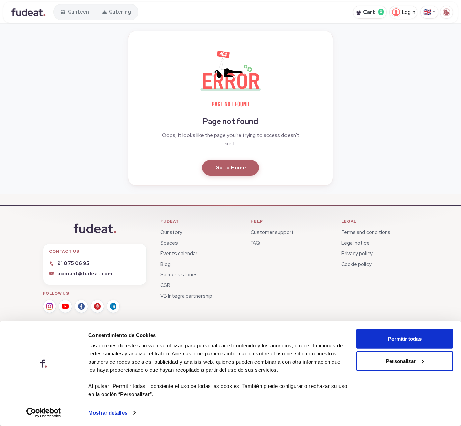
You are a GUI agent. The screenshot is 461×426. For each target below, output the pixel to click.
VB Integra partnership (186, 296)
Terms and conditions (365, 232)
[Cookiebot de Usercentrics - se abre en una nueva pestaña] (43, 413)
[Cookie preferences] (446, 12)
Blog (165, 264)
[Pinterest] (97, 306)
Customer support (272, 232)
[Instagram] (49, 306)
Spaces (169, 243)
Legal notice (355, 243)
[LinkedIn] (113, 306)
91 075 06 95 (73, 263)
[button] (230, 77)
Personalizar (401, 361)
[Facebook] (81, 306)
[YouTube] (65, 306)
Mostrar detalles (107, 413)
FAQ (255, 243)
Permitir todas (405, 339)
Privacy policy (357, 253)
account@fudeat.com (84, 273)
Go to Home (230, 167)
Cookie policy (356, 264)
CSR (165, 285)
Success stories (179, 274)
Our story (171, 232)
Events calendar (178, 253)
